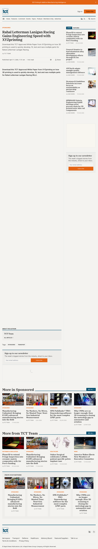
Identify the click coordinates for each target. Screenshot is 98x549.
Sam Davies (71, 62)
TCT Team (7, 53)
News (76, 451)
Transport (21, 344)
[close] (95, 2)
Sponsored (6, 27)
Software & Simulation (10, 451)
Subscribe (39, 360)
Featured (76, 28)
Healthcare (54, 451)
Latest (69, 28)
